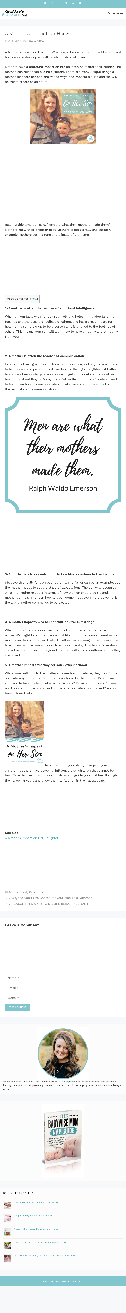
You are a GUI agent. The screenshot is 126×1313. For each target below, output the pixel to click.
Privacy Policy (75, 1281)
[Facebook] (59, 3)
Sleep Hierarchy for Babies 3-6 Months (33, 1215)
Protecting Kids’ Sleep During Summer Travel (36, 1229)
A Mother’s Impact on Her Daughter (31, 838)
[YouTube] (72, 3)
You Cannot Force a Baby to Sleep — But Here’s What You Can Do (46, 1255)
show (33, 298)
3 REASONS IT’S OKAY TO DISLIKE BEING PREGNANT (48, 904)
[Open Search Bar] (109, 13)
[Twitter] (45, 3)
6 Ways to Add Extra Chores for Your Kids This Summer (50, 898)
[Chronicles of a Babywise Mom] (14, 13)
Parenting (36, 892)
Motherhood (18, 892)
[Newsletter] (79, 3)
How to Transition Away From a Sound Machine (37, 1202)
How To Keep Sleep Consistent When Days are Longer (40, 1242)
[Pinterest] (66, 3)
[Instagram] (52, 3)
